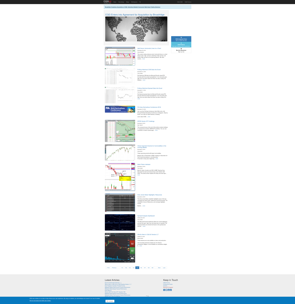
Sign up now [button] (181, 51)
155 (137, 268)
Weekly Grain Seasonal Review (112, 296)
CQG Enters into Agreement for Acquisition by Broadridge (134, 14)
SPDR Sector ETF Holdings (145, 121)
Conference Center (168, 284)
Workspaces (134, 2)
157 (145, 267)
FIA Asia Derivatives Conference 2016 (149, 107)
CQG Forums (188, 2)
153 (130, 267)
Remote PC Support (168, 287)
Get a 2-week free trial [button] (181, 39)
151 (122, 267)
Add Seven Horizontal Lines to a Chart (149, 48)
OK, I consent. (109, 301)
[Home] (108, 2)
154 (134, 267)
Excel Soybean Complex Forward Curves (115, 286)
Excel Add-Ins (108, 290)
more (143, 59)
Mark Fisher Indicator (143, 164)
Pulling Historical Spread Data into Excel (149, 88)
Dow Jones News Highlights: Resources (149, 195)
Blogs (127, 2)
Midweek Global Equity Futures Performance (116, 289)
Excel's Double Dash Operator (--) (113, 282)
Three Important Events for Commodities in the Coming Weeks (151, 146)
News (114, 2)
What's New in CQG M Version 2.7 (148, 234)
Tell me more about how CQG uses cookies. (40, 300)
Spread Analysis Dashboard (146, 216)
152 (126, 267)
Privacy (147, 295)
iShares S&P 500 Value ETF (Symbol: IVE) (115, 292)
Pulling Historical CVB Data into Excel (149, 69)
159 (152, 267)
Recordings (121, 2)
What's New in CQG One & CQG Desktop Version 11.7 (118, 284)
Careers (165, 286)
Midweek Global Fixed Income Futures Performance (117, 287)
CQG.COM (179, 2)
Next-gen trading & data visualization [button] (181, 45)
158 (149, 267)
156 (141, 267)
